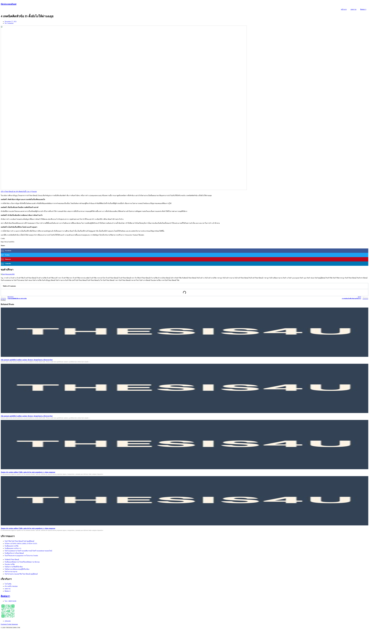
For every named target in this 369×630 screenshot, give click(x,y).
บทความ (353, 9)
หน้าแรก (344, 9)
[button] (19, 191)
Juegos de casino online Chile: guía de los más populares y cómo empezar (28, 472)
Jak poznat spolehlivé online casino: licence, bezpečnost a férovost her (27, 360)
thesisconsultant (8, 4)
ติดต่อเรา (363, 9)
